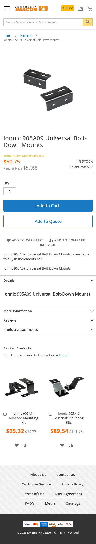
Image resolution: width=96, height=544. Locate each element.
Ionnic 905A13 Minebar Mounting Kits (69, 418)
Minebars (26, 35)
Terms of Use (34, 493)
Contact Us (65, 474)
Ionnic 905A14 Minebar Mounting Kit (23, 418)
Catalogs (73, 503)
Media (50, 503)
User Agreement (68, 493)
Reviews (9, 320)
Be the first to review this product (23, 155)
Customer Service (36, 484)
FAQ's (30, 503)
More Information (17, 311)
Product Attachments (20, 329)
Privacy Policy (72, 484)
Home (7, 35)
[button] (67, 8)
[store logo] (30, 8)
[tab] (48, 280)
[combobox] (48, 22)
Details (8, 280)
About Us (38, 474)
